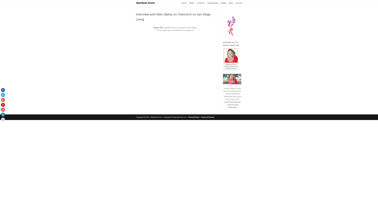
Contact (238, 3)
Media (223, 3)
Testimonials (212, 3)
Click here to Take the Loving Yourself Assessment (232, 104)
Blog (231, 3)
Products (201, 3)
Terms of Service (207, 117)
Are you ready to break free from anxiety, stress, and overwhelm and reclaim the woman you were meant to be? (232, 93)
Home (184, 3)
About (191, 3)
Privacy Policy (193, 117)
